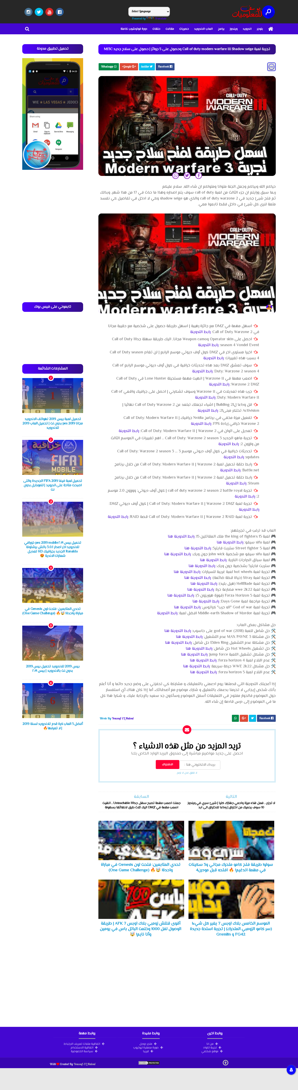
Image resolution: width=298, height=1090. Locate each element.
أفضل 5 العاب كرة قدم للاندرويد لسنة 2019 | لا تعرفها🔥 (52, 726)
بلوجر (260, 29)
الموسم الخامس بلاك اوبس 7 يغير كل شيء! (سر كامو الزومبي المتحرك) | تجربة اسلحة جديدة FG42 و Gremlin (231, 928)
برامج (221, 29)
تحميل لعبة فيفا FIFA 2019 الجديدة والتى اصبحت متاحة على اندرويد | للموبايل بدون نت (52, 485)
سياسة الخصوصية (82, 1051)
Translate (160, 18)
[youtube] (49, 12)
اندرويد (247, 29)
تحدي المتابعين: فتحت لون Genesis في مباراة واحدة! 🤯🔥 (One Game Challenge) (140, 867)
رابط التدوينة (200, 332)
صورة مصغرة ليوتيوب (146, 1047)
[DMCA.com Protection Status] (149, 1064)
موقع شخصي (209, 1051)
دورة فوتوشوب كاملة (134, 29)
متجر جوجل (145, 1044)
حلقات (156, 29)
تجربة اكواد (210, 1047)
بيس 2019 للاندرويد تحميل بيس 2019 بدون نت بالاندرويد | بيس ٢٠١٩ (53, 669)
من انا (210, 1044)
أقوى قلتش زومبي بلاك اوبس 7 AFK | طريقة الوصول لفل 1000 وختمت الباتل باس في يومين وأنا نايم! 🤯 (140, 928)
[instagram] (28, 12)
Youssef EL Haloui (84, 1064)
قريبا (146, 1051)
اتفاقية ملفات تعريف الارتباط (82, 1044)
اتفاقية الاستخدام (82, 1047)
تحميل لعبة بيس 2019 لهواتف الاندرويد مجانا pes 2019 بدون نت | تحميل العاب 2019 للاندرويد (52, 424)
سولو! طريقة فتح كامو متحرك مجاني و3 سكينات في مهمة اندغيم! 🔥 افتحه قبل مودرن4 (231, 867)
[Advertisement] (187, 981)
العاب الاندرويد (203, 29)
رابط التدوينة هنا (181, 537)
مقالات (170, 29)
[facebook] (60, 12)
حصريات (184, 29)
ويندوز (234, 29)
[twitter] (39, 12)
